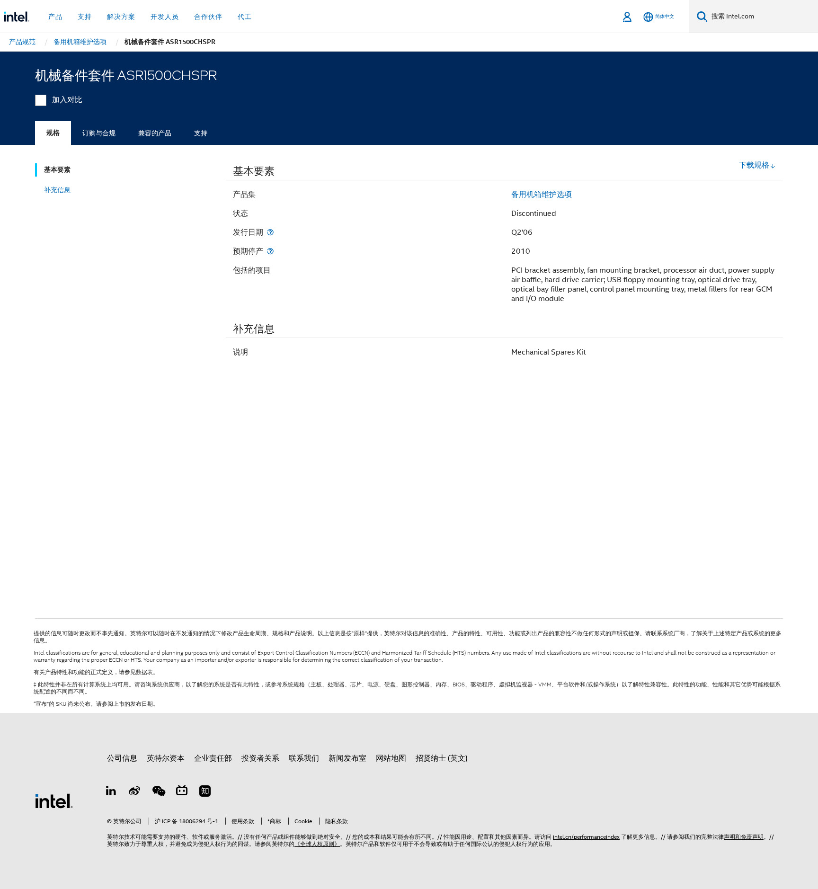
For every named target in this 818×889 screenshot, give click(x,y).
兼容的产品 (154, 133)
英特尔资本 (166, 758)
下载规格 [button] (754, 165)
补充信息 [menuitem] (57, 190)
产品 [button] (55, 16)
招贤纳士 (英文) (442, 758)
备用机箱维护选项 (541, 194)
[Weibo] (135, 792)
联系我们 (304, 758)
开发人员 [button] (165, 16)
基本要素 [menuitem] (57, 169)
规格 (53, 132)
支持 (200, 133)
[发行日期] (270, 232)
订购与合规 (99, 133)
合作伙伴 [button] (208, 16)
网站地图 (391, 758)
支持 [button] (85, 16)
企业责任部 (213, 758)
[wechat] (158, 792)
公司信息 (122, 758)
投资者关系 (260, 758)
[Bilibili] (182, 792)
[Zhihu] (205, 792)
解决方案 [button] (121, 16)
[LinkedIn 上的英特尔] (111, 792)
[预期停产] (270, 251)
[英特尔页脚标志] (54, 800)
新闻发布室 (347, 758)
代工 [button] (245, 16)
